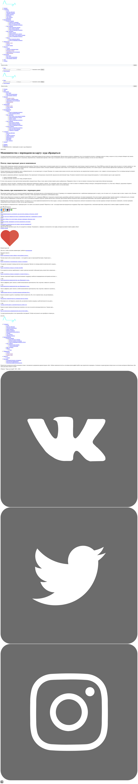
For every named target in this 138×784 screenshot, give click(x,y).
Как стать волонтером (11, 57)
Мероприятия (9, 53)
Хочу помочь (9, 343)
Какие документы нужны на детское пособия (12, 267)
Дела (4, 59)
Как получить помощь (14, 23)
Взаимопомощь (7, 19)
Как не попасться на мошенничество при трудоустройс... (14, 310)
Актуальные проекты (11, 58)
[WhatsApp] (11, 210)
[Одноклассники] (3, 210)
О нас (7, 10)
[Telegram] (5, 210)
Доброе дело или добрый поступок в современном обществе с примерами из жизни (21, 216)
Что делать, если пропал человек (17, 35)
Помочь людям (4, 228)
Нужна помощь (10, 21)
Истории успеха (10, 50)
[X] (7, 210)
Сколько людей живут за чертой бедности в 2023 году (14, 304)
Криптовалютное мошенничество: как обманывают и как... (15, 280)
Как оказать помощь (14, 28)
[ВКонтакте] (1, 210)
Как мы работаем (10, 12)
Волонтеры (6, 54)
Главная (5, 8)
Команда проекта (10, 330)
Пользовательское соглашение (13, 360)
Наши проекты (10, 14)
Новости (5, 46)
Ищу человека (9, 31)
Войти (42, 69)
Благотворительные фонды (13, 332)
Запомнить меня (36, 69)
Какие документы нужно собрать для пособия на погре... (15, 255)
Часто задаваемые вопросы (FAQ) (17, 342)
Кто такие (8, 55)
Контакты (8, 18)
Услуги (8, 44)
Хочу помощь (9, 26)
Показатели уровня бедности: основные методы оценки (14, 298)
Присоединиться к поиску (15, 34)
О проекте (5, 9)
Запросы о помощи (14, 22)
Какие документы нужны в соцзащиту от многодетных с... (15, 274)
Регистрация (6, 71)
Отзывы (5, 61)
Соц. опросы (9, 17)
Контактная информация (12, 361)
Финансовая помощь (14, 344)
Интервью (8, 15)
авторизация (29, 250)
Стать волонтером (13, 346)
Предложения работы (14, 39)
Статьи (8, 48)
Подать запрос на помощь (15, 341)
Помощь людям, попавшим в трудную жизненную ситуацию (15, 221)
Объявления (6, 41)
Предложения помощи (14, 27)
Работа (8, 37)
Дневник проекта (10, 13)
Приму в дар (9, 43)
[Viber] (9, 210)
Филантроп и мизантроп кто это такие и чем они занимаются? (16, 224)
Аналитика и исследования (13, 52)
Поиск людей (12, 32)
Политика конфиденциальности (14, 362)
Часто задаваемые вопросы (15, 24)
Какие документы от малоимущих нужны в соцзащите (14, 261)
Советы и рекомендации (12, 49)
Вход (4, 68)
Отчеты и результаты (11, 328)
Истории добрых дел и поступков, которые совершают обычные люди (18, 219)
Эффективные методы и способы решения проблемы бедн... (15, 292)
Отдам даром (9, 45)
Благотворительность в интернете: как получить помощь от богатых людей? (19, 214)
